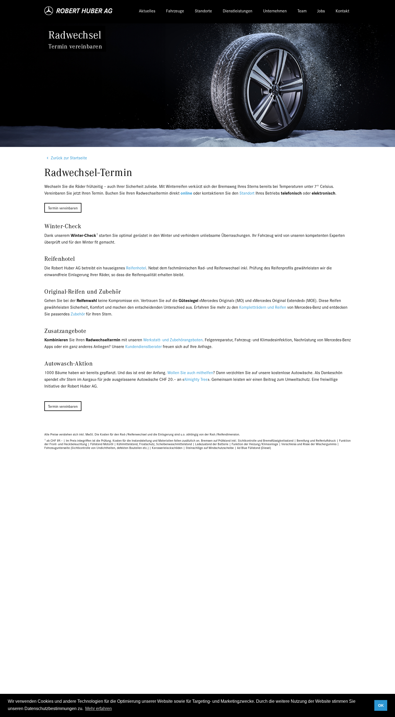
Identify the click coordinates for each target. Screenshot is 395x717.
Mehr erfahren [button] (98, 708)
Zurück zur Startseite (69, 157)
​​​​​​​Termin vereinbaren (63, 207)
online (186, 193)
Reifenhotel (136, 268)
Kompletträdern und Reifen (262, 307)
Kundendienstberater (143, 346)
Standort (246, 193)
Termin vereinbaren (63, 406)
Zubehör (78, 314)
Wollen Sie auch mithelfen (190, 372)
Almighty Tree (196, 379)
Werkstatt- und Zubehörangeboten (173, 339)
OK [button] (381, 705)
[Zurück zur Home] (78, 10)
